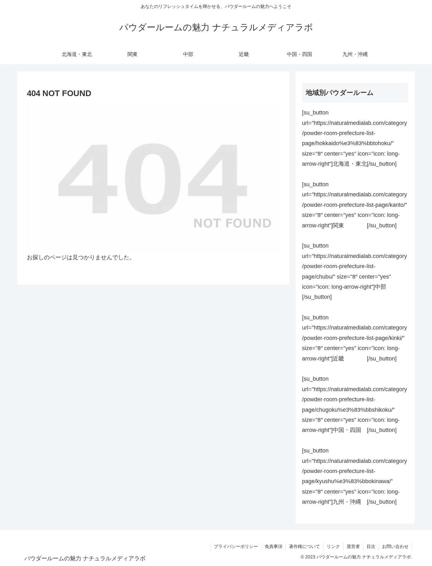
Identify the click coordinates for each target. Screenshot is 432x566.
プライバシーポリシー (236, 546)
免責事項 (273, 546)
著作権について (304, 546)
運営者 (353, 546)
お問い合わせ (395, 546)
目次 (371, 546)
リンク (333, 546)
